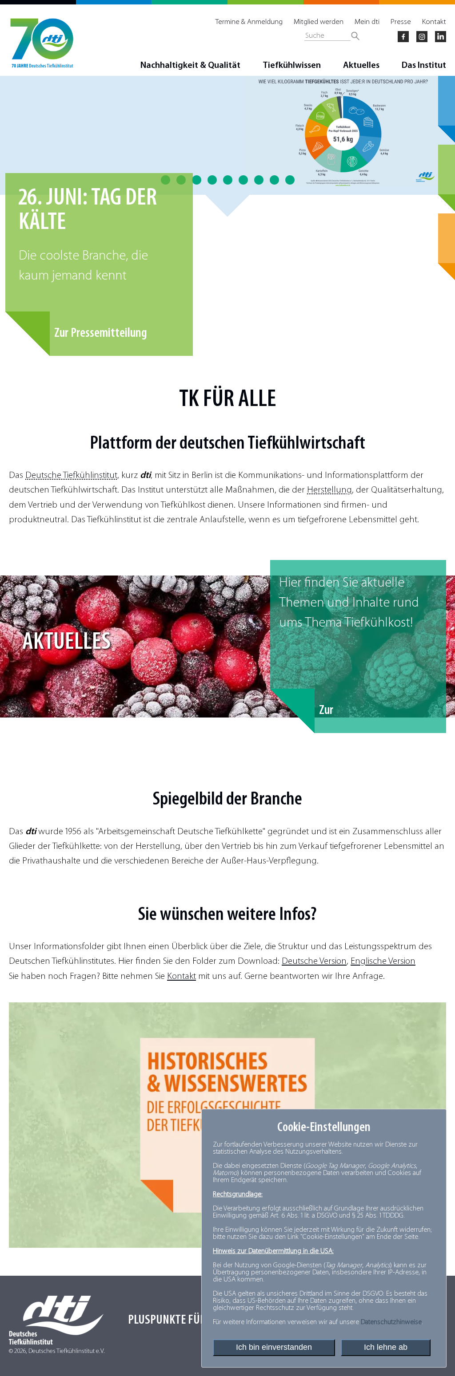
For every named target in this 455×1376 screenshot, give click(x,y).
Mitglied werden (318, 22)
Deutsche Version (314, 961)
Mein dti (367, 22)
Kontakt (434, 22)
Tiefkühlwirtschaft (306, 443)
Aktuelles (361, 65)
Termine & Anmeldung (249, 22)
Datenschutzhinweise (391, 1322)
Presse (401, 22)
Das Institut (424, 65)
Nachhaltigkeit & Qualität (190, 65)
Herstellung (329, 490)
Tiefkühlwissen (292, 65)
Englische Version (383, 961)
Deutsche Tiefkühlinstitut (71, 475)
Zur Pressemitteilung (100, 333)
